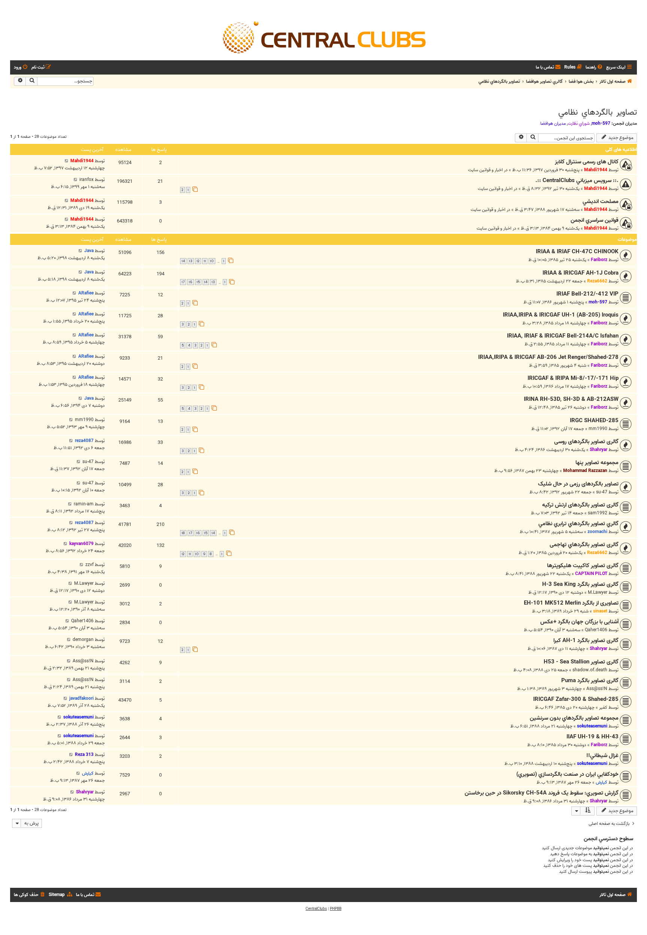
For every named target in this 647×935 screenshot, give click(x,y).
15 (198, 282)
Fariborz (599, 259)
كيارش (601, 782)
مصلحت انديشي (601, 201)
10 (212, 261)
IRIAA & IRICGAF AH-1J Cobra (581, 273)
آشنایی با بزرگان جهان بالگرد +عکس (579, 621)
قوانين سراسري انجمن (595, 220)
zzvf (89, 564)
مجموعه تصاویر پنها (597, 462)
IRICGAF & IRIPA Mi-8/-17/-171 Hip (573, 378)
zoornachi (597, 531)
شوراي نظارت (579, 124)
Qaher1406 (596, 629)
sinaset (600, 611)
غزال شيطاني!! (602, 755)
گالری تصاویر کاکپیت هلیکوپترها (583, 565)
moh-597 (601, 123)
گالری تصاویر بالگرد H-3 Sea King (580, 584)
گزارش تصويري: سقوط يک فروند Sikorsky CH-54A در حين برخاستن (542, 793)
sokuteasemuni (592, 726)
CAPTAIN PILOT (591, 573)
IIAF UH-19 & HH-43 (592, 736)
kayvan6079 (81, 543)
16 (190, 282)
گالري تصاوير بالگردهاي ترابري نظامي (578, 523)
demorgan (83, 639)
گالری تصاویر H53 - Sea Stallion (581, 661)
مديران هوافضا (553, 124)
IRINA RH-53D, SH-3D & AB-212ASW (571, 399)
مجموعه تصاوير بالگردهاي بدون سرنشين (574, 718)
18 (183, 533)
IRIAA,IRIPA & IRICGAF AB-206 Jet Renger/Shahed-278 (548, 357)
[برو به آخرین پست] (66, 160)
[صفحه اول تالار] (323, 36)
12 (198, 261)
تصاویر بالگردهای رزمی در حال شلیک (578, 483)
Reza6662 (597, 281)
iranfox (86, 179)
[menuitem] (595, 68)
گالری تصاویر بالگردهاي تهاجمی (584, 544)
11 (205, 261)
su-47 (88, 461)
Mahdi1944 (595, 169)
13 (190, 261)
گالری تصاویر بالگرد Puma (590, 680)
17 (183, 282)
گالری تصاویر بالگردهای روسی (586, 441)
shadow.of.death (589, 670)
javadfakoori (81, 698)
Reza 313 (84, 754)
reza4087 (84, 440)
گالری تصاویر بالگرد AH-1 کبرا (586, 640)
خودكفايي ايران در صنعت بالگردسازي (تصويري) (567, 774)
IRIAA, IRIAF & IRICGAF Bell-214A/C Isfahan (563, 336)
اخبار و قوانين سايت (485, 169)
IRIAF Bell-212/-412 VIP (587, 294)
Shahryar (598, 449)
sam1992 (597, 513)
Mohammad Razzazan (585, 470)
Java (89, 250)
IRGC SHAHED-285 (594, 420)
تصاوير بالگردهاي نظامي (597, 112)
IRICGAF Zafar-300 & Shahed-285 (576, 699)
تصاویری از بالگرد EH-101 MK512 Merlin (571, 603)
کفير (603, 707)
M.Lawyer (597, 592)
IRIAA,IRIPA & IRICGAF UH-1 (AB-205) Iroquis (561, 315)
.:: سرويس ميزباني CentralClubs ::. (577, 180)
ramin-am (84, 504)
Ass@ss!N (83, 661)
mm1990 (598, 428)
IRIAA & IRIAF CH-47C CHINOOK (577, 251)
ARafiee (86, 293)
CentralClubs (316, 909)
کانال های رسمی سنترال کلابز (587, 161)
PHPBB (335, 909)
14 (183, 261)
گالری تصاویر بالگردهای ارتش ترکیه (580, 504)
